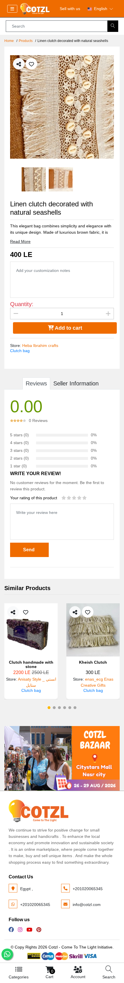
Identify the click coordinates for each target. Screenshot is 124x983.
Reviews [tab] (36, 383)
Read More (20, 241)
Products (26, 41)
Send (29, 549)
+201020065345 (88, 888)
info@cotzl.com (87, 904)
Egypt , (26, 888)
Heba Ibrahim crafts (40, 345)
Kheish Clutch (93, 662)
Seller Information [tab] (76, 383)
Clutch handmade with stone (31, 664)
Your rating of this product (33, 498)
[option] (62, 107)
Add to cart (68, 328)
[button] (49, 707)
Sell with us (70, 8)
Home (9, 41)
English (100, 8)
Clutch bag (20, 350)
